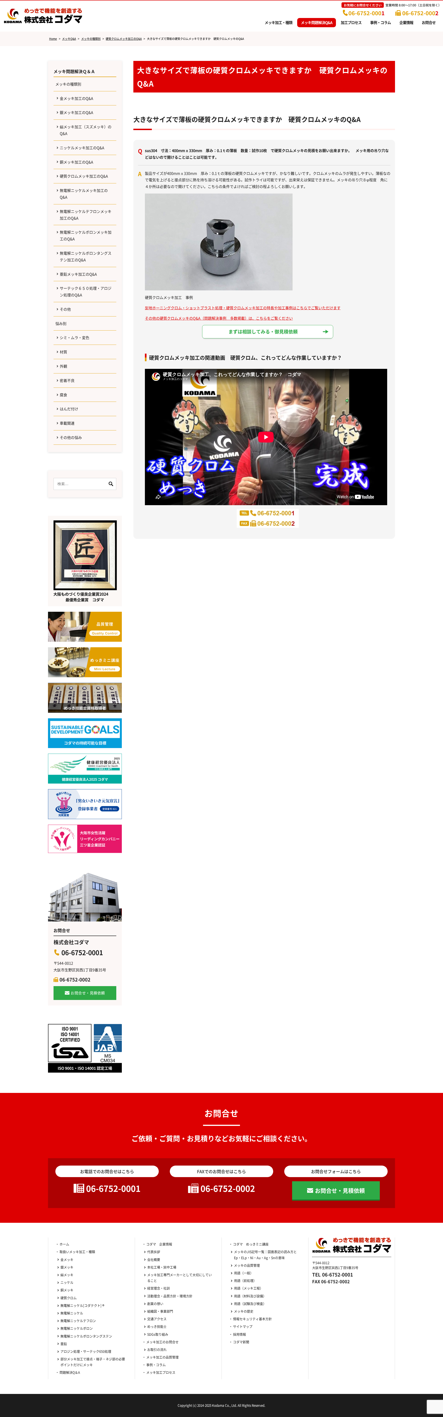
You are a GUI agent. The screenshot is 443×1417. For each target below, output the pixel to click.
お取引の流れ (157, 1349)
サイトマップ (242, 1326)
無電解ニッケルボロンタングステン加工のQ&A (85, 256)
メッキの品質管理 (247, 1265)
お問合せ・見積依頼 (88, 993)
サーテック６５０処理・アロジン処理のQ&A (85, 291)
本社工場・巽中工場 (163, 1267)
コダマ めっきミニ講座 (251, 1244)
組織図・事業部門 (160, 1311)
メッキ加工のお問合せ (162, 1341)
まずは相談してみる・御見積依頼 (263, 331)
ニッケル (66, 1282)
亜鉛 (63, 1343)
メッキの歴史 (243, 1311)
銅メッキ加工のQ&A (76, 162)
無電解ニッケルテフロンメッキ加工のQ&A (85, 215)
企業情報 (406, 22)
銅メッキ (66, 1290)
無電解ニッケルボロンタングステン (86, 1336)
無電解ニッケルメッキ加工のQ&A (84, 194)
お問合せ (429, 22)
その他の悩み (71, 437)
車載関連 (67, 423)
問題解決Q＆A (70, 1372)
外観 (63, 366)
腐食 (63, 394)
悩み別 (60, 323)
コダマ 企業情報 (159, 1244)
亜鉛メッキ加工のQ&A (78, 274)
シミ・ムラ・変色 (74, 337)
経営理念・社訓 (158, 1288)
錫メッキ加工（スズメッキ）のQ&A (85, 130)
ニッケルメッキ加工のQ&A (82, 147)
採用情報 (239, 1334)
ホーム (64, 1244)
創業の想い (155, 1303)
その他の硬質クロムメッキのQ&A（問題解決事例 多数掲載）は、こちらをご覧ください (219, 318)
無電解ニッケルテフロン (78, 1320)
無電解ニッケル (71, 1313)
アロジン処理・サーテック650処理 (87, 1351)
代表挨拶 (153, 1251)
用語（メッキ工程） (248, 1288)
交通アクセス (157, 1318)
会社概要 (153, 1259)
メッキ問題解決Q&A (316, 22)
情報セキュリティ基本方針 (252, 1318)
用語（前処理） (245, 1280)
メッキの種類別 (68, 84)
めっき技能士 (157, 1326)
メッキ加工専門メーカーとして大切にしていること (179, 1277)
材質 (63, 352)
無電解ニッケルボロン (76, 1328)
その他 (65, 309)
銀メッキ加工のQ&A (76, 112)
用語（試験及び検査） (250, 1303)
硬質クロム (68, 1297)
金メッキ (66, 1259)
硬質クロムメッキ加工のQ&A (84, 176)
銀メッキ (66, 1267)
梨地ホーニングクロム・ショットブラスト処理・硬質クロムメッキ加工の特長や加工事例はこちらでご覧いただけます (243, 307)
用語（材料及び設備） (250, 1296)
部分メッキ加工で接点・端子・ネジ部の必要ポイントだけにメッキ (92, 1362)
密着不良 (67, 380)
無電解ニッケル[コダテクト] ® (82, 1305)
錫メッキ (66, 1274)
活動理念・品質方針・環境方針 (169, 1296)
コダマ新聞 (241, 1341)
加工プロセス (351, 22)
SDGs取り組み (159, 1334)
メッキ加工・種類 (278, 22)
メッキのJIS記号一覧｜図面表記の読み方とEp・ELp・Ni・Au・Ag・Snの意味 (265, 1254)
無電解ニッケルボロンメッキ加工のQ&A (85, 235)
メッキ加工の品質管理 (162, 1357)
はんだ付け (69, 409)
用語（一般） (243, 1273)
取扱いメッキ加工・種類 (77, 1251)
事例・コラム (380, 22)
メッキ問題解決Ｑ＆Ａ (74, 71)
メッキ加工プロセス (160, 1372)
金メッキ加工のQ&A (76, 98)
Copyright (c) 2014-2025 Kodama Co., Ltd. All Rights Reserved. (221, 1405)
